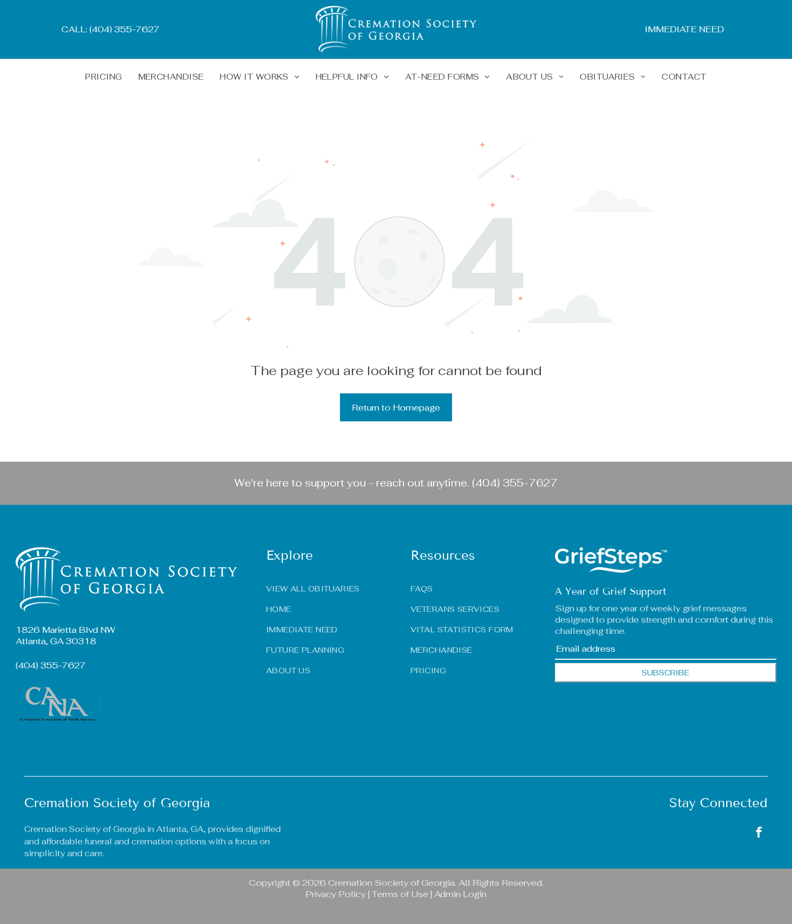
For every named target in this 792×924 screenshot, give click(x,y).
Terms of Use (400, 894)
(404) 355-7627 (515, 483)
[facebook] (759, 833)
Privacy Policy (335, 894)
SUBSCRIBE (665, 673)
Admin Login (460, 894)
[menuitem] (103, 76)
